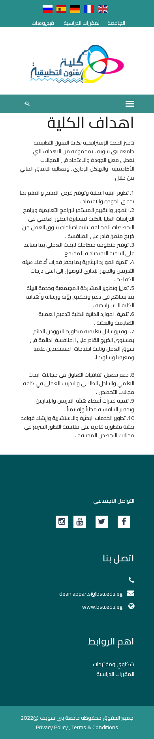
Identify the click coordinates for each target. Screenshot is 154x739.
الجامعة (116, 23)
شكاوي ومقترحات (113, 664)
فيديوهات (43, 23)
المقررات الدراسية (82, 23)
